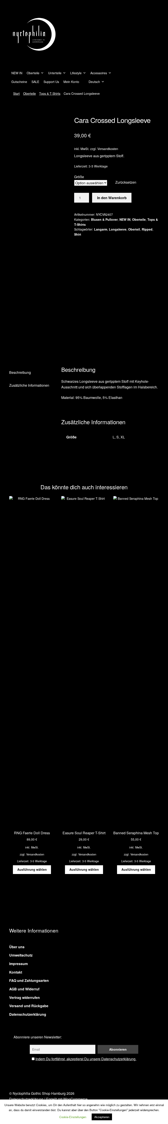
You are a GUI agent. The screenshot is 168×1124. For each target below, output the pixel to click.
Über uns (16, 946)
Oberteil (134, 229)
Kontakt (15, 972)
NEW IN (16, 73)
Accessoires (98, 73)
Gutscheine (19, 81)
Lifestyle (76, 73)
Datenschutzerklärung (27, 1014)
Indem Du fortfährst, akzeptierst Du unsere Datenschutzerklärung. (85, 1058)
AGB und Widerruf (24, 988)
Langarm (100, 229)
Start (16, 93)
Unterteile (54, 73)
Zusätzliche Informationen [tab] (29, 385)
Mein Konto (71, 81)
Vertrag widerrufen (24, 997)
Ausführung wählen (32, 869)
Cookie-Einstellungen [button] (72, 1117)
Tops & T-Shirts (49, 93)
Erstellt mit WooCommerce (67, 1099)
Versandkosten (107, 148)
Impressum (18, 963)
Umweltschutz (21, 955)
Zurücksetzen (125, 182)
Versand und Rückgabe (28, 1005)
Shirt (77, 234)
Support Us (51, 81)
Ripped (147, 229)
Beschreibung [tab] (20, 372)
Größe (79, 176)
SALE (35, 81)
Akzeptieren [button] (101, 1117)
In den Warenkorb (112, 197)
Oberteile (33, 73)
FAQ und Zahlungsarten (29, 980)
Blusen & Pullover (104, 219)
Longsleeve (117, 229)
